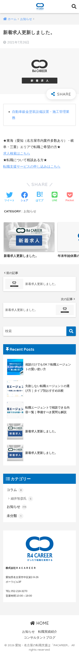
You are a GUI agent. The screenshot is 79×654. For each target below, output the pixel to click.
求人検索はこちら (16, 153)
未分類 (14, 516)
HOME (42, 623)
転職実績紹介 (47, 631)
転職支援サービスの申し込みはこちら (31, 166)
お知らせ (30, 211)
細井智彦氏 (21, 498)
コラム (14, 490)
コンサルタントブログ (39, 637)
